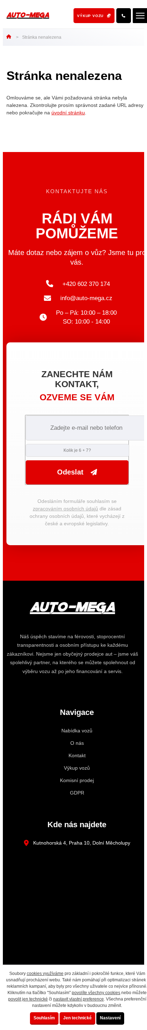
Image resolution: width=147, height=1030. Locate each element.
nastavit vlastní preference (78, 999)
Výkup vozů (77, 768)
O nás (77, 743)
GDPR (77, 793)
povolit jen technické (28, 999)
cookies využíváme (45, 973)
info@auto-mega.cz (86, 298)
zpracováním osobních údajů (65, 508)
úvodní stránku (68, 112)
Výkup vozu (90, 16)
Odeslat (70, 472)
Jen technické (77, 1017)
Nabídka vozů (76, 730)
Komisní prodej (77, 780)
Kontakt (77, 755)
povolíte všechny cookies (96, 992)
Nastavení (110, 1017)
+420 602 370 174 (86, 284)
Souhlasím (44, 1017)
